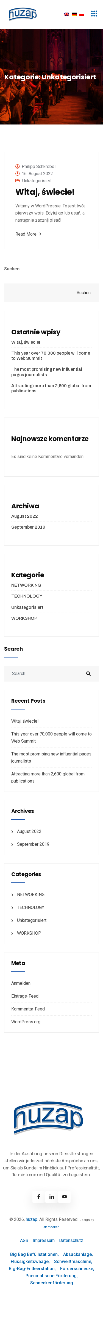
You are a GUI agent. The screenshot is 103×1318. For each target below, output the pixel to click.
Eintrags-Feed (24, 996)
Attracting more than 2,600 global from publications (51, 388)
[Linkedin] (51, 1197)
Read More (26, 234)
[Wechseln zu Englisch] (66, 14)
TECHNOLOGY (26, 596)
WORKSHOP (24, 618)
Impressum (44, 1240)
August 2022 (24, 516)
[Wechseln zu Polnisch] (82, 14)
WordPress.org (25, 1021)
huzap (31, 1219)
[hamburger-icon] (94, 14)
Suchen (12, 268)
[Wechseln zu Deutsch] (74, 14)
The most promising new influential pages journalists (46, 372)
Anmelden (20, 983)
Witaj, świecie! (45, 192)
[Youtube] (64, 1197)
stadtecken (51, 1227)
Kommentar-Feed (28, 1009)
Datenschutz (71, 1240)
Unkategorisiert (37, 180)
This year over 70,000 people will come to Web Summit (50, 356)
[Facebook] (38, 1197)
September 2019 (28, 527)
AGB (24, 1240)
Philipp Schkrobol (38, 166)
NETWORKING (26, 585)
